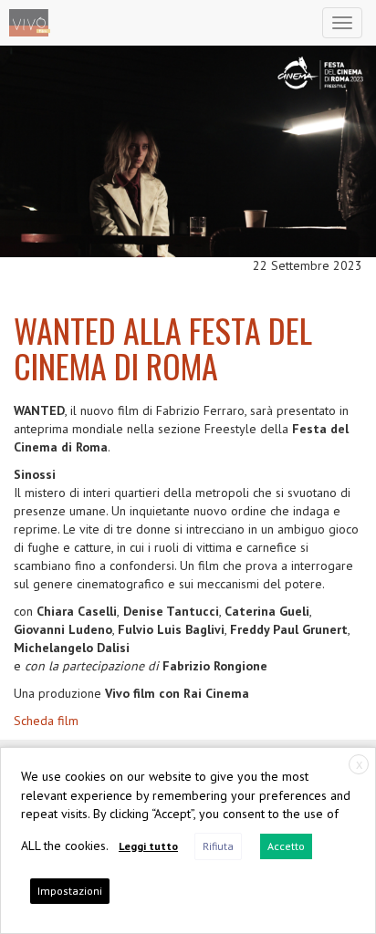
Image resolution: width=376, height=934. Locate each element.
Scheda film (46, 720)
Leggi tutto (148, 846)
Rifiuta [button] (218, 846)
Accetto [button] (286, 846)
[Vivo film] (29, 23)
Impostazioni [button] (69, 891)
